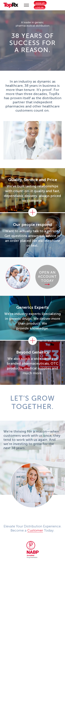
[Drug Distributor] (32, 549)
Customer (35, 530)
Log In (40, 7)
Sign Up (40, 3)
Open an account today (47, 276)
